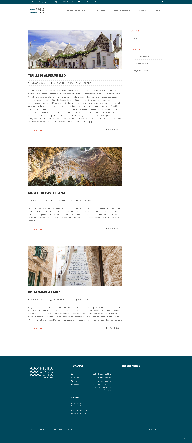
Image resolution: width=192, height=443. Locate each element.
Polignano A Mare (44, 292)
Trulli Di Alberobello (47, 75)
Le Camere (153, 429)
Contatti (161, 429)
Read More (35, 130)
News (89, 83)
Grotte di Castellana (46, 193)
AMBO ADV (69, 429)
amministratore (66, 83)
